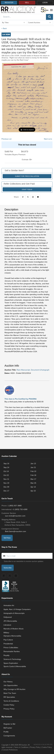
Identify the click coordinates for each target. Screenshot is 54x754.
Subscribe (8, 568)
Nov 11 (6, 479)
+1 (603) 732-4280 (19, 509)
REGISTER (9, 3)
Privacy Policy (9, 709)
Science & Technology (12, 659)
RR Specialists (9, 697)
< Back (4, 28)
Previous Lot (6, 139)
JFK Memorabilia (10, 621)
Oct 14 (6, 471)
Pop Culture (8, 640)
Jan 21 (33, 467)
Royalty (6, 655)
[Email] (38, 197)
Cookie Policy (9, 705)
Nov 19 (6, 483)
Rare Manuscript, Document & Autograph (33, 370)
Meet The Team (10, 693)
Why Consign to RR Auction (14, 689)
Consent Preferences (10, 750)
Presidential (8, 644)
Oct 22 (6, 475)
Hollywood (8, 617)
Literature (7, 625)
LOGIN (44, 3)
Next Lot (47, 139)
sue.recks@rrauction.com (15, 516)
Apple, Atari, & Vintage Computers (17, 609)
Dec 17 (6, 491)
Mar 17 (33, 479)
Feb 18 (33, 475)
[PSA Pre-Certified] (9, 390)
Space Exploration (11, 663)
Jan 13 (33, 463)
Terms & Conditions (11, 701)
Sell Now (7, 538)
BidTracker (8, 728)
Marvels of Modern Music (14, 629)
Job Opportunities (11, 685)
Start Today (27, 189)
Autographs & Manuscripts (14, 613)
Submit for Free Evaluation (27, 176)
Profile (6, 732)
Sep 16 (6, 463)
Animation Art (9, 605)
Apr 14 (33, 487)
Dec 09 (6, 487)
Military (6, 633)
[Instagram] (33, 197)
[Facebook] (23, 197)
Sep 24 (6, 467)
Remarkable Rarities (12, 651)
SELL (27, 3)
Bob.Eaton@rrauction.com (15, 531)
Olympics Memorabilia (12, 636)
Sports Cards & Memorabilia (15, 666)
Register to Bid (9, 724)
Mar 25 (33, 483)
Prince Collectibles (11, 648)
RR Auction (23, 745)
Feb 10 (33, 471)
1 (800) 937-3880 (15, 506)
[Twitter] (28, 197)
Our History (8, 682)
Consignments (9, 736)
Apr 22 (33, 491)
